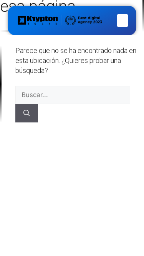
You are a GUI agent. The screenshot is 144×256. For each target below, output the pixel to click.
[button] (122, 20)
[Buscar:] (72, 95)
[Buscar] (26, 113)
